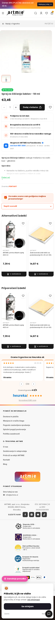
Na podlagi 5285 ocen (27, 400)
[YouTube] (38, 514)
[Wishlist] (50, 107)
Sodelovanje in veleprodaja (15, 451)
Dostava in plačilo (11, 416)
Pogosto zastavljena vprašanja (16, 425)
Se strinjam (27, 606)
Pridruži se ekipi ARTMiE (13, 455)
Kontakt (6, 460)
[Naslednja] (34, 384)
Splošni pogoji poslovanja (14, 429)
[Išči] (35, 13)
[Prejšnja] (21, 384)
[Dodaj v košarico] (14, 274)
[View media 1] (6, 78)
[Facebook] (25, 514)
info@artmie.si (12, 495)
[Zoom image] (26, 56)
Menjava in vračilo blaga (13, 421)
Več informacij (33, 600)
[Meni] (3, 13)
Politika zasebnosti (11, 434)
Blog (5, 464)
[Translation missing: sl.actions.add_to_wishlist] (23, 223)
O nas (5, 447)
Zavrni (6, 614)
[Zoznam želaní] (46, 13)
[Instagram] (31, 514)
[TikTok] (44, 514)
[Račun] (41, 13)
